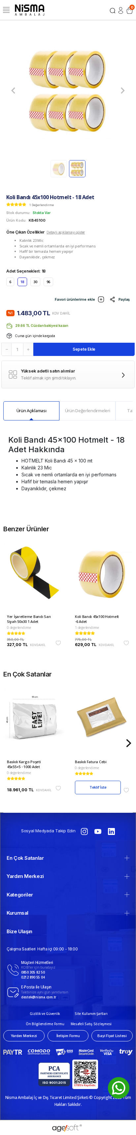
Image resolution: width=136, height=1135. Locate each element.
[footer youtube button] (98, 831)
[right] (129, 743)
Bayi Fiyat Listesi (112, 1035)
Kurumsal (17, 913)
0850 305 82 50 (33, 972)
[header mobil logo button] (29, 9)
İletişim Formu (68, 1035)
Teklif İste (98, 787)
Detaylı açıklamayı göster (66, 232)
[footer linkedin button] (111, 831)
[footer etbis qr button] (85, 1074)
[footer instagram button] (84, 831)
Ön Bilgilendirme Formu (45, 1024)
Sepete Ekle (84, 349)
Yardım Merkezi (25, 876)
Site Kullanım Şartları (91, 1013)
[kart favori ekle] (58, 643)
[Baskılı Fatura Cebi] (102, 723)
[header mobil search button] (113, 10)
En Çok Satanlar (25, 858)
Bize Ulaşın (19, 931)
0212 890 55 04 (33, 977)
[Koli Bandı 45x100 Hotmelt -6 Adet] (102, 578)
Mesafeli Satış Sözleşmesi (91, 1024)
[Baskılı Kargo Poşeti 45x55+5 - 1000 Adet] (34, 723)
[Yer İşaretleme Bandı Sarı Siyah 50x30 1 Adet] (34, 578)
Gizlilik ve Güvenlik (45, 1013)
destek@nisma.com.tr (38, 997)
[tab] (31, 410)
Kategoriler (20, 895)
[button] (13, 90)
